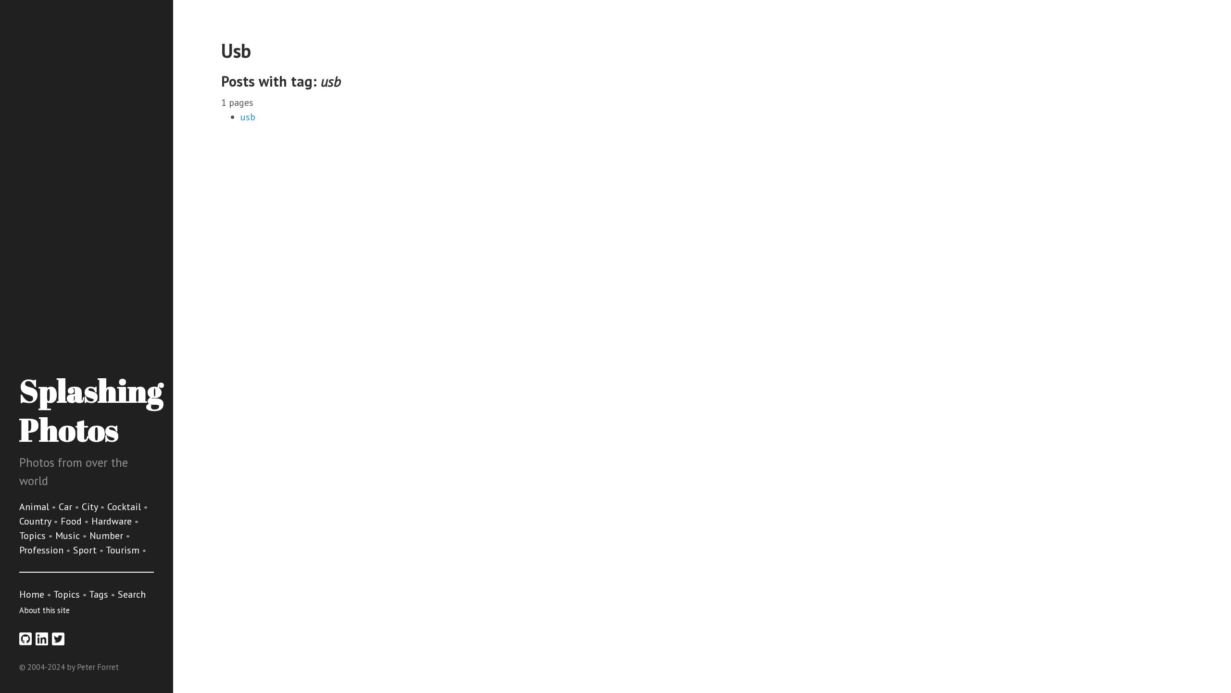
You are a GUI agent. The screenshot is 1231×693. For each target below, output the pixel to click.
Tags (98, 594)
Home (31, 594)
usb (247, 117)
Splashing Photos (91, 409)
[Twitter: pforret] (58, 638)
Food (72, 521)
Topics (33, 535)
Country (36, 521)
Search (132, 594)
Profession (42, 550)
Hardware (112, 521)
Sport (86, 550)
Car (67, 506)
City (91, 506)
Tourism (124, 550)
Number (107, 535)
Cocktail (125, 506)
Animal (35, 506)
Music (68, 535)
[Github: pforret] (25, 638)
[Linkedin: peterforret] (42, 638)
